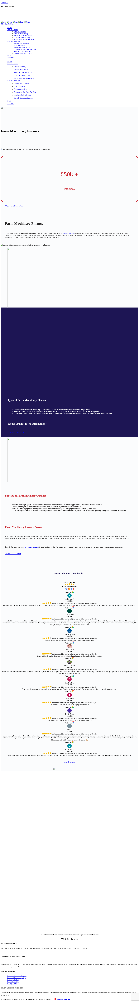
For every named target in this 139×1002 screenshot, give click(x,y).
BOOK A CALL (7, 24)
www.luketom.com (63, 999)
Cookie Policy (13, 982)
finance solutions (68, 233)
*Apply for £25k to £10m (14, 206)
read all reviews (69, 762)
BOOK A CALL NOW (16, 432)
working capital (32, 547)
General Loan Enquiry (16, 978)
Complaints (12, 984)
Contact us (4, 3)
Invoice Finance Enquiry (17, 976)
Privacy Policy (13, 980)
